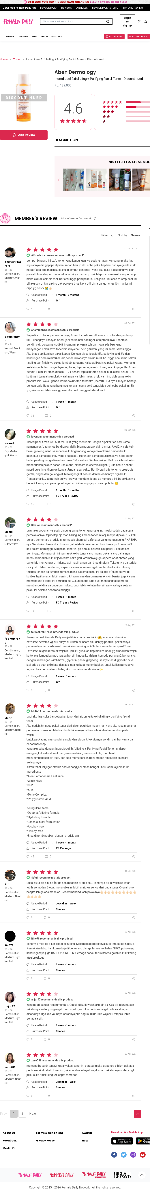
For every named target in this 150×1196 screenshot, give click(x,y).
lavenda (10, 443)
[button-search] (107, 21)
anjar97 (10, 1006)
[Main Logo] (18, 21)
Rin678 (9, 945)
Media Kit (9, 1148)
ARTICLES (82, 7)
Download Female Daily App (19, 7)
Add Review (26, 135)
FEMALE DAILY (48, 7)
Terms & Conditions (49, 1133)
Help (85, 1140)
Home (4, 59)
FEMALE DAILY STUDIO (105, 7)
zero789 (10, 1067)
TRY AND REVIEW (133, 7)
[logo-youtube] (143, 1155)
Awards (87, 1133)
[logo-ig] (133, 1155)
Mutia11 (9, 718)
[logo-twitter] (124, 1155)
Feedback (10, 1140)
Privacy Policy (45, 1140)
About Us (9, 1133)
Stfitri (8, 884)
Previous (61, 180)
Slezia (9, 532)
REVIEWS (66, 7)
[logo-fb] (114, 1155)
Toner (17, 59)
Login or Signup (127, 21)
